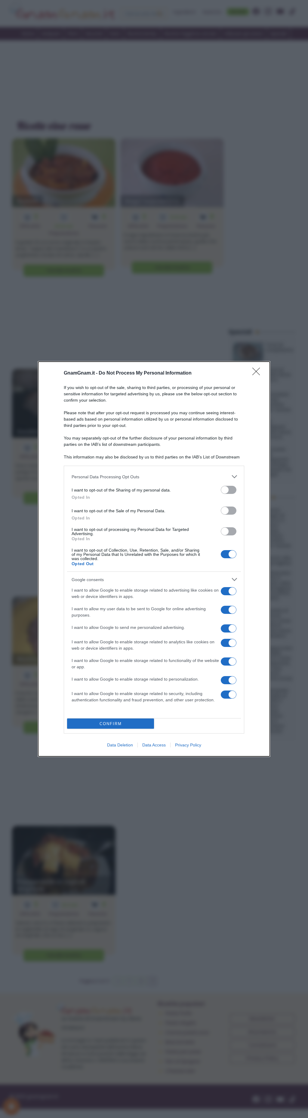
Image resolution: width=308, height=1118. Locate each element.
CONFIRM (111, 723)
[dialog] (154, 559)
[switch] (228, 490)
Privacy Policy (188, 745)
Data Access (154, 745)
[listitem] (154, 476)
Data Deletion (120, 745)
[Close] (258, 373)
